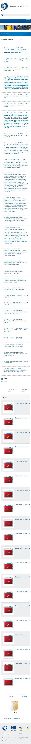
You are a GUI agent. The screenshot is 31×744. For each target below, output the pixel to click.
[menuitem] (12, 718)
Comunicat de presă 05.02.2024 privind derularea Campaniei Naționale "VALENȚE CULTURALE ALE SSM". (16, 330)
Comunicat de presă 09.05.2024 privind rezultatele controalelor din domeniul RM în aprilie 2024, (16, 96)
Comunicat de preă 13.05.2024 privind (16, 82)
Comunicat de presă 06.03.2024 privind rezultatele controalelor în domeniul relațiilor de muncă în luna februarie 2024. (15, 262)
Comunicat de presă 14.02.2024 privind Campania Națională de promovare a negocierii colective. (15, 321)
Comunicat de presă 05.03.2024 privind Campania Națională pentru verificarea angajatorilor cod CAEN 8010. (13, 271)
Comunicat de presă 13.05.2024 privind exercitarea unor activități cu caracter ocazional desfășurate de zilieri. (16, 69)
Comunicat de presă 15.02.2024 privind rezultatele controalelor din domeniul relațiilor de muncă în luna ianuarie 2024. (16, 312)
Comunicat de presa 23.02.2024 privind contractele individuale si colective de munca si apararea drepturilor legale (15, 280)
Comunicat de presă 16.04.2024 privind (16, 120)
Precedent (10, 389)
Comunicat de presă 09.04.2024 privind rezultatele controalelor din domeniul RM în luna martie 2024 (16, 135)
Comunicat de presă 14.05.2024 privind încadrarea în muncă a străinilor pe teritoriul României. (16, 60)
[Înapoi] (2, 379)
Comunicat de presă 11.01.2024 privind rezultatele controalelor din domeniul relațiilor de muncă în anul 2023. (16, 354)
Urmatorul (24, 389)
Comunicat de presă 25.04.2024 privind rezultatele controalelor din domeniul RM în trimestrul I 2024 (16, 105)
